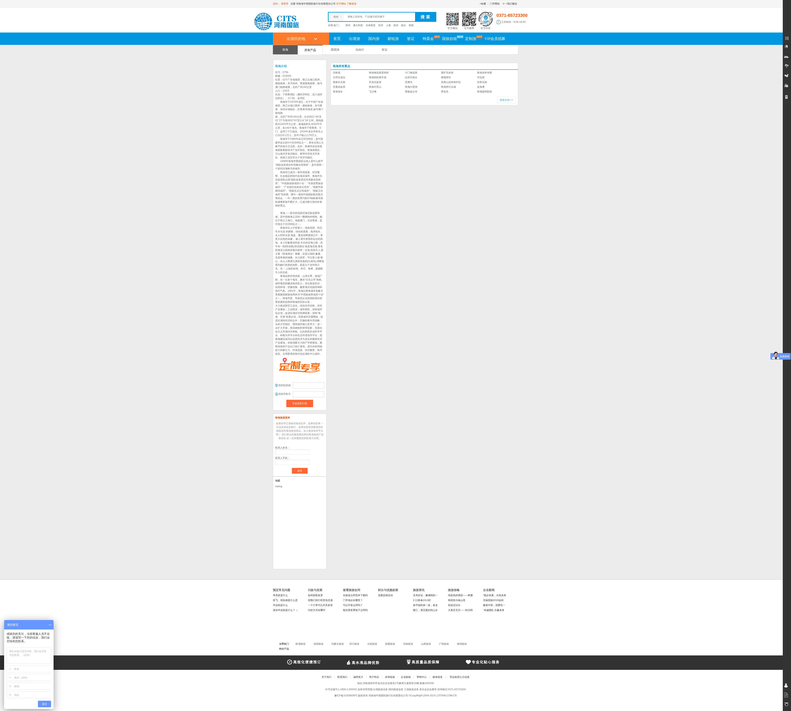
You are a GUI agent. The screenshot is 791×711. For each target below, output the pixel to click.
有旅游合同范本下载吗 (355, 595)
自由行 (360, 49)
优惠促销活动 (385, 595)
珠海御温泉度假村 (379, 72)
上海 (388, 25)
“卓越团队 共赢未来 (493, 610)
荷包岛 (444, 91)
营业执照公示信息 (459, 677)
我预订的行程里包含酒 (320, 600)
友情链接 (390, 677)
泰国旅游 (462, 643)
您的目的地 (284, 385)
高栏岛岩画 (447, 72)
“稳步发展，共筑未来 (494, 595)
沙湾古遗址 (339, 77)
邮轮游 (393, 39)
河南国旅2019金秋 (493, 600)
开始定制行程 (299, 403)
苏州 (380, 25)
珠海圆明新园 (484, 91)
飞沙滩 (372, 91)
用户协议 (374, 677)
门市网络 (495, 3)
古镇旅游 (372, 643)
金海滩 (480, 86)
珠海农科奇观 (484, 72)
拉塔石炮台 (411, 77)
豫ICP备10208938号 (345, 695)
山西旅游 (426, 643)
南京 (403, 25)
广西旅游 (444, 643)
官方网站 (341, 3)
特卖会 (428, 39)
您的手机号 (284, 394)
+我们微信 (511, 3)
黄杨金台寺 (411, 91)
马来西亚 (371, 25)
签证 (410, 39)
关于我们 (326, 677)
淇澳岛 (408, 82)
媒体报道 (437, 677)
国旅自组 (449, 39)
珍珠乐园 (482, 82)
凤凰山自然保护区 (451, 82)
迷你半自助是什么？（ (285, 610)
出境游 (354, 39)
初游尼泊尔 (454, 605)
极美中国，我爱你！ (494, 605)
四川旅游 (354, 643)
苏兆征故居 (375, 82)
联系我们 (342, 677)
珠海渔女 (338, 91)
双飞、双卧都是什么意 (285, 600)
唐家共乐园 (339, 82)
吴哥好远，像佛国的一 (425, 595)
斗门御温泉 (411, 72)
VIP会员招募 (494, 39)
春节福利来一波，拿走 (425, 605)
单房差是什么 (280, 595)
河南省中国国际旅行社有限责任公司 (316, 3)
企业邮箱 (406, 677)
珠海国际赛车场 (377, 77)
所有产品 (310, 50)
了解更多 (352, 3)
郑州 (347, 25)
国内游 (373, 39)
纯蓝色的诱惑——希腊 (460, 595)
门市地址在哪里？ (353, 600)
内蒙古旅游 (337, 643)
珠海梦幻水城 (448, 86)
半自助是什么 (280, 605)
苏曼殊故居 (339, 86)
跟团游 (335, 49)
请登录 (284, 3)
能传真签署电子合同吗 (355, 610)
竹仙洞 (480, 77)
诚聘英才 (358, 677)
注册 (292, 3)
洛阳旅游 (318, 643)
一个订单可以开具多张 (320, 605)
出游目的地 (296, 39)
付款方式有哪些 (316, 610)
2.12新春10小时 (422, 600)
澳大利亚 (358, 25)
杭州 (395, 25)
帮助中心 (422, 677)
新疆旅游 (390, 643)
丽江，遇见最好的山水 (425, 610)
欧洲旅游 (300, 643)
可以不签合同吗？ (353, 605)
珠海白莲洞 (411, 86)
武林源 (336, 72)
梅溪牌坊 (446, 77)
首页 (337, 39)
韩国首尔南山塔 (456, 600)
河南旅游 (408, 643)
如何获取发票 (315, 595)
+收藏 (483, 3)
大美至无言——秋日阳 (460, 610)
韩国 (411, 25)
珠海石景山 (375, 86)
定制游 (470, 39)
